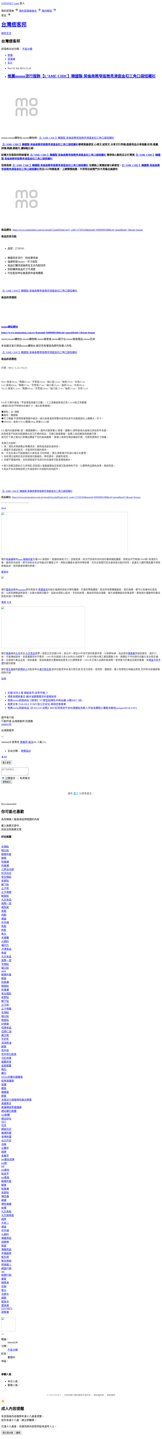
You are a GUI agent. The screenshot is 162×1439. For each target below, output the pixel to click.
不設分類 (27, 49)
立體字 (5, 1148)
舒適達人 (22, 669)
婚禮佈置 (6, 1133)
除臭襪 (9, 559)
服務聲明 (111, 1395)
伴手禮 (5, 922)
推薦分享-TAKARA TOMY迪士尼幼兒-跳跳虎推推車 (37, 704)
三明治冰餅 (7, 869)
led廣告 (5, 1170)
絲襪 (3, 1207)
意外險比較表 (8, 1054)
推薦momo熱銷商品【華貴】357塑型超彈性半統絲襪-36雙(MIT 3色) (45, 700)
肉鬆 (3, 915)
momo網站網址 (9, 326)
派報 (3, 1144)
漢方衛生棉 (45, 669)
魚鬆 (3, 602)
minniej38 (6, 724)
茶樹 (3, 1286)
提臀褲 (5, 1312)
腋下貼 (5, 884)
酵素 (3, 1046)
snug (3, 508)
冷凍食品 (6, 949)
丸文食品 (30, 653)
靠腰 (3, 1084)
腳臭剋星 (28, 559)
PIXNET (57, 1395)
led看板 (5, 1177)
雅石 (3, 1069)
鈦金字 (5, 1173)
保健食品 (6, 1027)
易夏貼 (5, 880)
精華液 (5, 1282)
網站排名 (6, 1118)
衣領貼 (5, 846)
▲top (4, 756)
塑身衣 (4, 572)
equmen (22, 589)
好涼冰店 (6, 873)
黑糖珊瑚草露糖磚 (11, 1107)
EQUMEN (6, 1308)
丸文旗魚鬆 (7, 1215)
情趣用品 (6, 1238)
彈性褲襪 (6, 1204)
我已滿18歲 (8, 1433)
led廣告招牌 (7, 1159)
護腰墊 (5, 1092)
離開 (18, 1433)
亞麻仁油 (6, 1031)
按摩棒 (5, 1242)
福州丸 (5, 945)
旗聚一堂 (6, 903)
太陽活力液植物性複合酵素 (16, 1099)
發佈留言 (7, 782)
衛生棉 (9, 669)
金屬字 (5, 1155)
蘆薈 (3, 1279)
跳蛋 (3, 1245)
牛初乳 (5, 1039)
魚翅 (3, 952)
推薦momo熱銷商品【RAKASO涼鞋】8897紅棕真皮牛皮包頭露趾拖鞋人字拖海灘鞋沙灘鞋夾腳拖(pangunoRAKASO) (72, 708)
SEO (3, 1121)
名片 (10, 62)
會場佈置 (6, 1136)
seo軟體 (5, 1115)
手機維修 (6, 1253)
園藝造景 (6, 1061)
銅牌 (3, 1152)
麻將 (3, 1219)
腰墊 (3, 1088)
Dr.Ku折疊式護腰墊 (12, 1077)
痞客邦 (24, 742)
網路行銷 (6, 1268)
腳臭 (3, 858)
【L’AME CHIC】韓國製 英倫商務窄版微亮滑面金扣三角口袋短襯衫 (76, 137)
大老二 (5, 1223)
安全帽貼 (6, 877)
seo (3, 1271)
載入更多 (7, 762)
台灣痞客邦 (14, 24)
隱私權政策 (99, 1395)
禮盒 (151, 660)
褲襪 (3, 1200)
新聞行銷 (6, 1275)
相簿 (10, 55)
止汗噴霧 (6, 892)
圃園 (3, 1298)
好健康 (5, 1024)
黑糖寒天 (6, 1103)
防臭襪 (5, 865)
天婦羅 (5, 937)
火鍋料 (5, 941)
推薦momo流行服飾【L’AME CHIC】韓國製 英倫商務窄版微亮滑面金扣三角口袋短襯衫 (82, 76)
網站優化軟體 (8, 1111)
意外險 (5, 1050)
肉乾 (3, 930)
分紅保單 (6, 1058)
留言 (30, 742)
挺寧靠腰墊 (7, 1080)
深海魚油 (6, 1043)
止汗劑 (5, 888)
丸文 (9, 602)
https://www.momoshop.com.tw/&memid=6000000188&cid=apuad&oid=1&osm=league (48, 332)
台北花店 (6, 1140)
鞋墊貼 (5, 896)
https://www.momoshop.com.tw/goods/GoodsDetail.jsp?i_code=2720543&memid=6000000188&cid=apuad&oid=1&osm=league (78, 229)
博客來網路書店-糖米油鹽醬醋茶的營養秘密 (32, 696)
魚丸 (3, 934)
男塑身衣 (43, 589)
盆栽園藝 (6, 1065)
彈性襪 (5, 1196)
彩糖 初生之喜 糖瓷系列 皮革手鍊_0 (27, 692)
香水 (3, 1290)
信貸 (3, 678)
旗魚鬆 (131, 653)
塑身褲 (5, 1305)
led (2, 1166)
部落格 (11, 59)
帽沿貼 (5, 850)
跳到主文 (6, 33)
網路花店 (6, 1129)
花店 (3, 1125)
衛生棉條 (6, 1261)
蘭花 (3, 1073)
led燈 (4, 1163)
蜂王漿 (5, 1035)
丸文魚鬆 (6, 1211)
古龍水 (5, 1294)
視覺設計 (26, 751)
